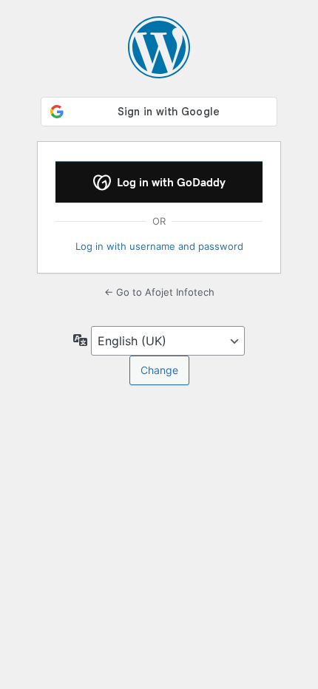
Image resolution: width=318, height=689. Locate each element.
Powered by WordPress (159, 47)
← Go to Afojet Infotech (159, 292)
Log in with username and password (159, 246)
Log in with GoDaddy (170, 183)
